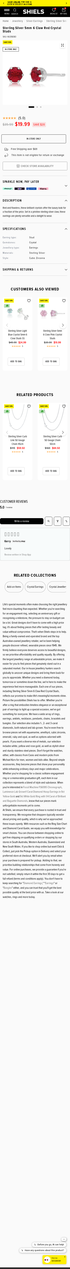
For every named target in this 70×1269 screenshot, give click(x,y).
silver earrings (34, 21)
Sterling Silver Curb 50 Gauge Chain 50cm (52, 440)
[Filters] (57, 521)
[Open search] (48, 521)
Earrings (49, 883)
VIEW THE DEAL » (44, 4)
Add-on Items (14, 587)
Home (6, 21)
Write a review (21, 521)
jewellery (17, 21)
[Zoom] (62, 45)
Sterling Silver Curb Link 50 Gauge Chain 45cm (17, 440)
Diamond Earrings (33, 883)
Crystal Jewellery (58, 587)
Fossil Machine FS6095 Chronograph (42, 787)
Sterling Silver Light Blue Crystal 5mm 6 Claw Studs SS (17, 334)
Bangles (8, 888)
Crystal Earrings (35, 587)
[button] (4, 326)
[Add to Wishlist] (29, 301)
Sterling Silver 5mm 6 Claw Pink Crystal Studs (52, 334)
